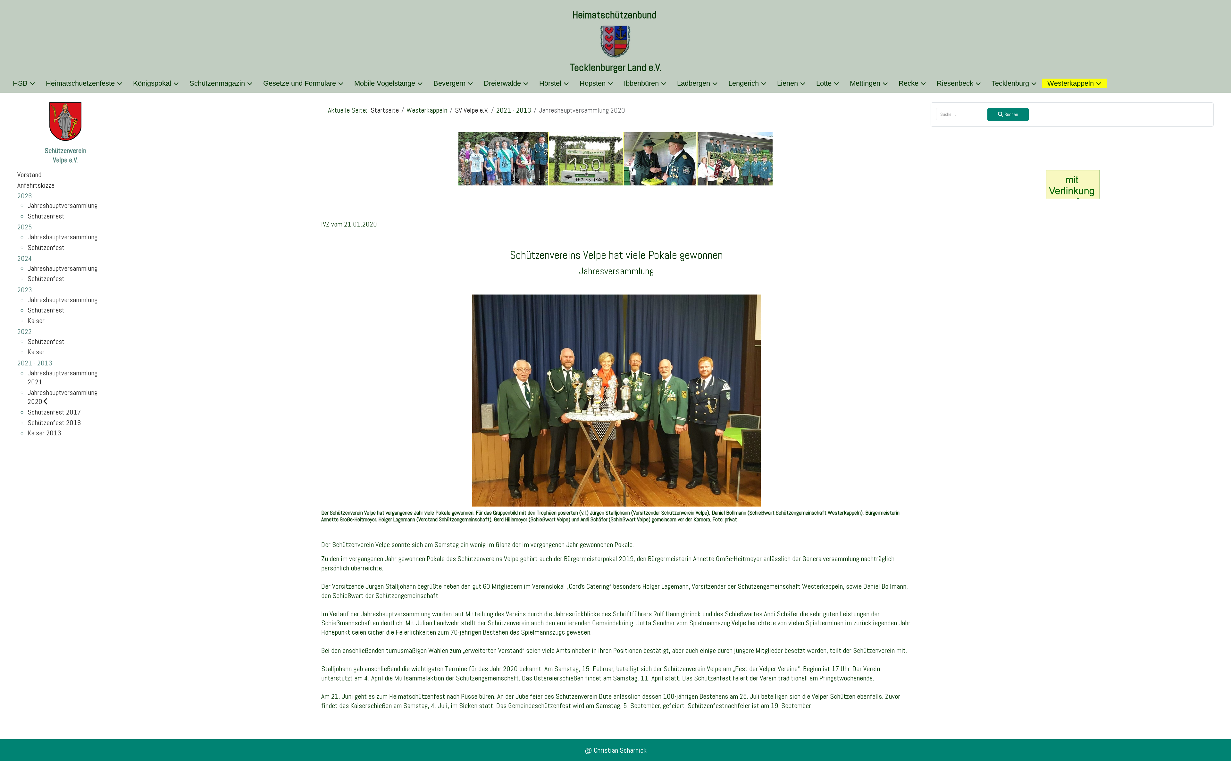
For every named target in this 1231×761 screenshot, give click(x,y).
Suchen (1010, 114)
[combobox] (962, 114)
